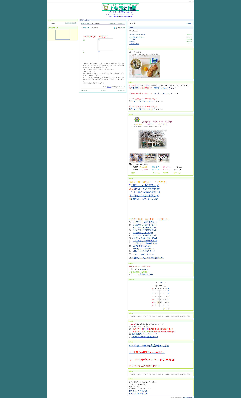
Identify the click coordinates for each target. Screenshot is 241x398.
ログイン (191, 1)
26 (153, 291)
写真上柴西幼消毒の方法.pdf (145, 192)
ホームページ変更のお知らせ (137, 34)
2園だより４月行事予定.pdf (145, 185)
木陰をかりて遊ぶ (134, 44)
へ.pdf (167, 88)
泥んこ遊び (132, 39)
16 (153, 299)
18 (158, 299)
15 (168, 296)
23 (153, 302)
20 (163, 299)
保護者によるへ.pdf (162, 93)
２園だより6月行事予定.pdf (145, 195)
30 (163, 291)
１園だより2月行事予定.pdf (143, 251)
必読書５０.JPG (146, 274)
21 (166, 299)
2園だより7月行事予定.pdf (144, 199)
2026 (160, 282)
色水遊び (131, 41)
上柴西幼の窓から (86, 23)
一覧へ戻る (103, 90)
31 (166, 291)
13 (163, 296)
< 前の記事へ (112, 23)
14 (166, 296)
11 (158, 296)
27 (155, 291)
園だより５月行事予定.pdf (146, 188)
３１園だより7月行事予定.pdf (144, 230)
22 (168, 299)
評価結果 (142, 88)
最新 (130, 30)
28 (158, 291)
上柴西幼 (122, 27)
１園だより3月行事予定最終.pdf (147, 257)
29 (160, 291)
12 (160, 296)
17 (155, 299)
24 (155, 302)
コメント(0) (122, 87)
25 (158, 302)
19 (160, 299)
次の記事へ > (121, 23)
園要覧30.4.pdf (144, 269)
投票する (109, 86)
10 (155, 296)
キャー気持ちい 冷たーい (136, 37)
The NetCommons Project (188, 397)
